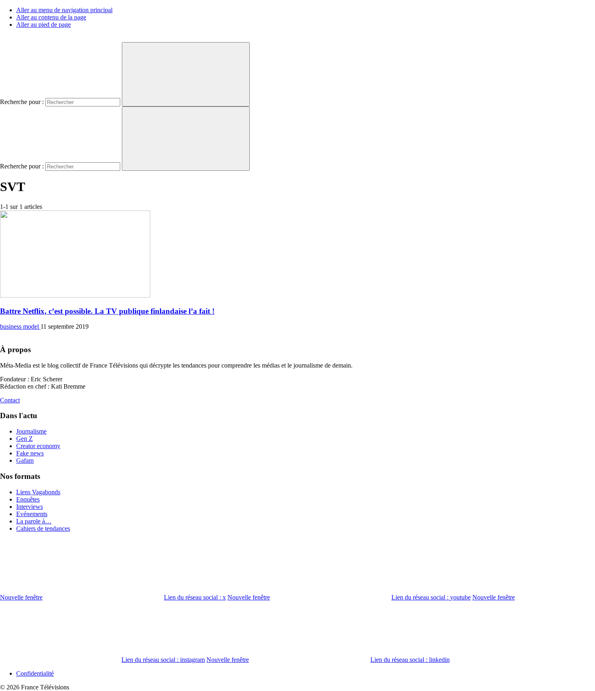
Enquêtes (28, 499)
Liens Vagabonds (38, 492)
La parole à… (33, 521)
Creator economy (38, 445)
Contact (10, 400)
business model (20, 326)
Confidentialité (35, 673)
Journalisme (31, 431)
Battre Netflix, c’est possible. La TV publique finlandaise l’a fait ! (107, 311)
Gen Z (24, 438)
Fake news (30, 453)
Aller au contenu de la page (51, 17)
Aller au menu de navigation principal (64, 9)
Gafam (25, 460)
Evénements (31, 513)
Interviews (29, 506)
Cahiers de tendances (43, 528)
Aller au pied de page (43, 24)
